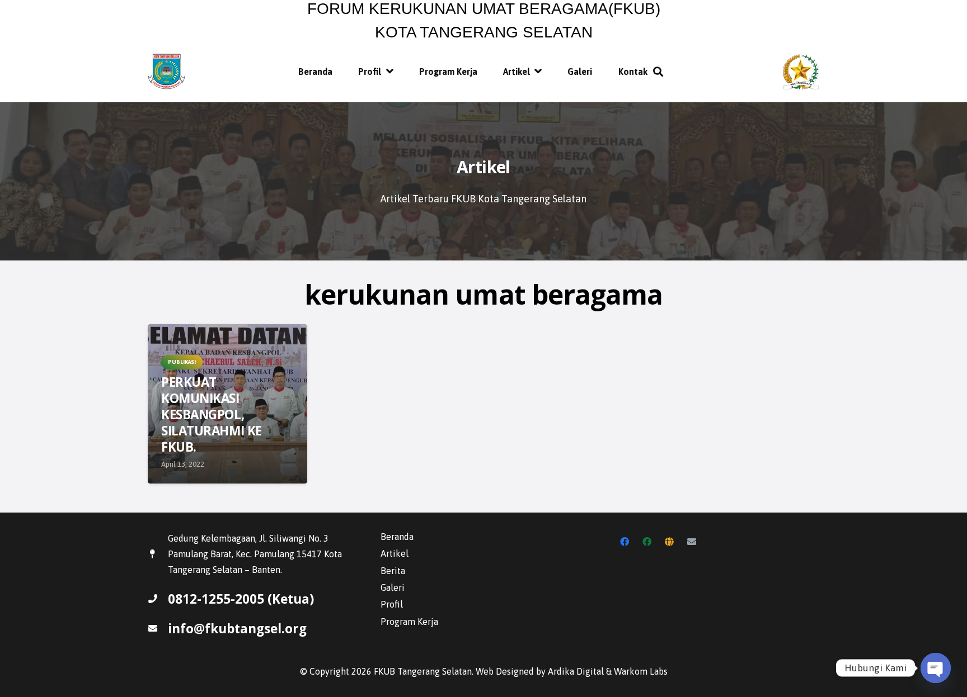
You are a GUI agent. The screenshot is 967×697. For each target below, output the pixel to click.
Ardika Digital (576, 671)
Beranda (397, 537)
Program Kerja (409, 622)
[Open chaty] (936, 668)
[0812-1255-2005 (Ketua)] (158, 598)
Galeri (393, 587)
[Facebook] (624, 541)
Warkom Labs (641, 671)
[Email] (691, 541)
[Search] (658, 71)
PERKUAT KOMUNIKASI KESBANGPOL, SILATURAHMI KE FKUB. (211, 414)
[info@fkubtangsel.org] (158, 628)
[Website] (669, 541)
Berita (393, 571)
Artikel (395, 553)
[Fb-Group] (647, 541)
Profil (392, 604)
